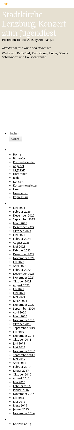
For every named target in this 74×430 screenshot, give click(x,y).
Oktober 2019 (22, 324)
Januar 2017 (21, 370)
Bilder (17, 178)
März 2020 (20, 316)
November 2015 (24, 394)
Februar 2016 (22, 386)
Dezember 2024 (23, 227)
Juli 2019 (18, 332)
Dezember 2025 (23, 215)
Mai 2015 (19, 401)
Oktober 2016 (22, 374)
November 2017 (24, 351)
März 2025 (20, 223)
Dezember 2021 (23, 274)
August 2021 (21, 285)
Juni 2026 (19, 208)
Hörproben (20, 174)
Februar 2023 (22, 250)
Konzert (18, 424)
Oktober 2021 (22, 281)
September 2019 (24, 328)
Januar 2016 (21, 390)
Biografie (19, 158)
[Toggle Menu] (66, 5)
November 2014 (24, 413)
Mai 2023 (19, 246)
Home (17, 154)
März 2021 (20, 301)
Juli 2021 (18, 289)
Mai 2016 (19, 382)
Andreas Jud (46, 40)
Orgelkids (19, 170)
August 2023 (21, 242)
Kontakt (18, 181)
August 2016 (21, 378)
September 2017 (24, 355)
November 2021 (24, 277)
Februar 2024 (22, 239)
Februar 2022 (22, 270)
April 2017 (19, 363)
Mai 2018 (19, 347)
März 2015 (20, 405)
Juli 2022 (18, 262)
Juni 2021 (19, 293)
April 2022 (19, 266)
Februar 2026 (22, 211)
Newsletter (20, 193)
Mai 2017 (19, 359)
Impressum (20, 197)
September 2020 (24, 308)
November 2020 (24, 305)
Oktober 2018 (22, 339)
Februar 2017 (22, 367)
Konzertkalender (24, 162)
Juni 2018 (19, 343)
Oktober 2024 (22, 231)
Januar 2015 (21, 409)
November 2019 (24, 320)
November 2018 (24, 336)
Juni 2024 (19, 235)
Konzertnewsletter (25, 185)
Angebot (18, 166)
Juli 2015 (18, 398)
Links (16, 189)
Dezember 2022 (23, 254)
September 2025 (24, 219)
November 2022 (24, 258)
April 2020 (19, 312)
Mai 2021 (19, 297)
